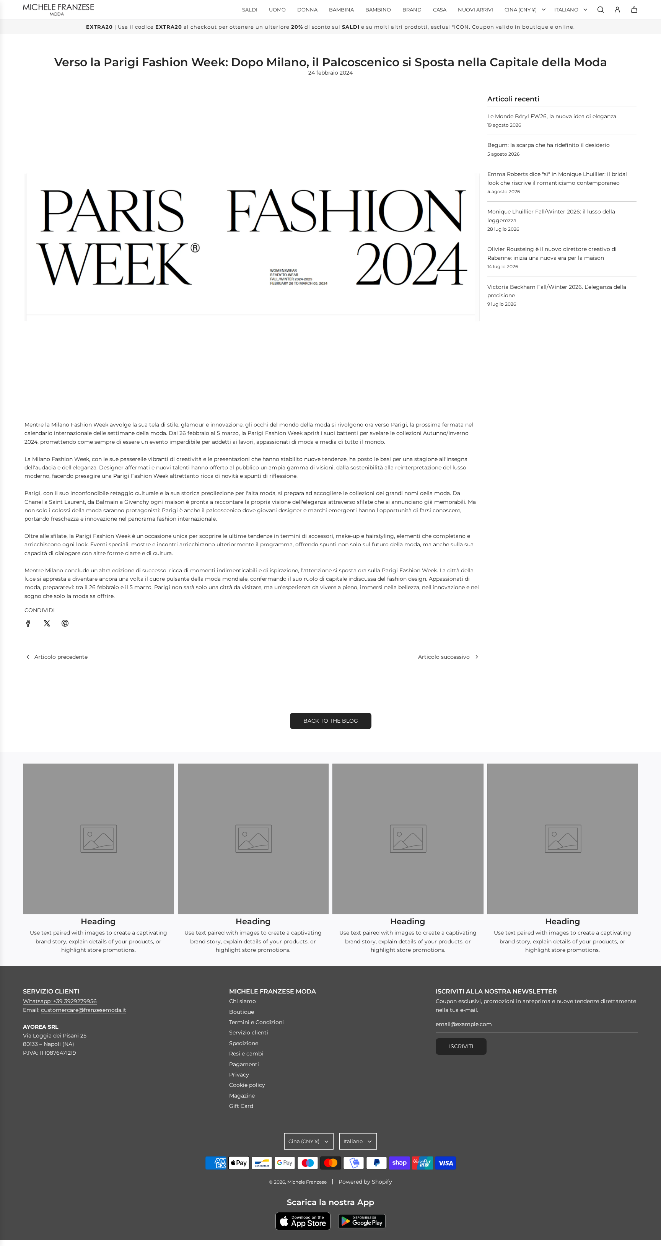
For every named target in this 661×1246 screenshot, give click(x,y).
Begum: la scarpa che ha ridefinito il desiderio (548, 145)
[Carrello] (634, 9)
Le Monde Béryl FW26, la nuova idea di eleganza (551, 116)
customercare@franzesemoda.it (83, 1010)
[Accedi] (617, 9)
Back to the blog (330, 720)
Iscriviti (461, 1046)
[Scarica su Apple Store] (302, 1221)
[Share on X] (46, 624)
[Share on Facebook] (28, 624)
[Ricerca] (600, 9)
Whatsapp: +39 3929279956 (60, 1001)
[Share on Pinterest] (65, 624)
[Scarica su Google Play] (362, 1221)
